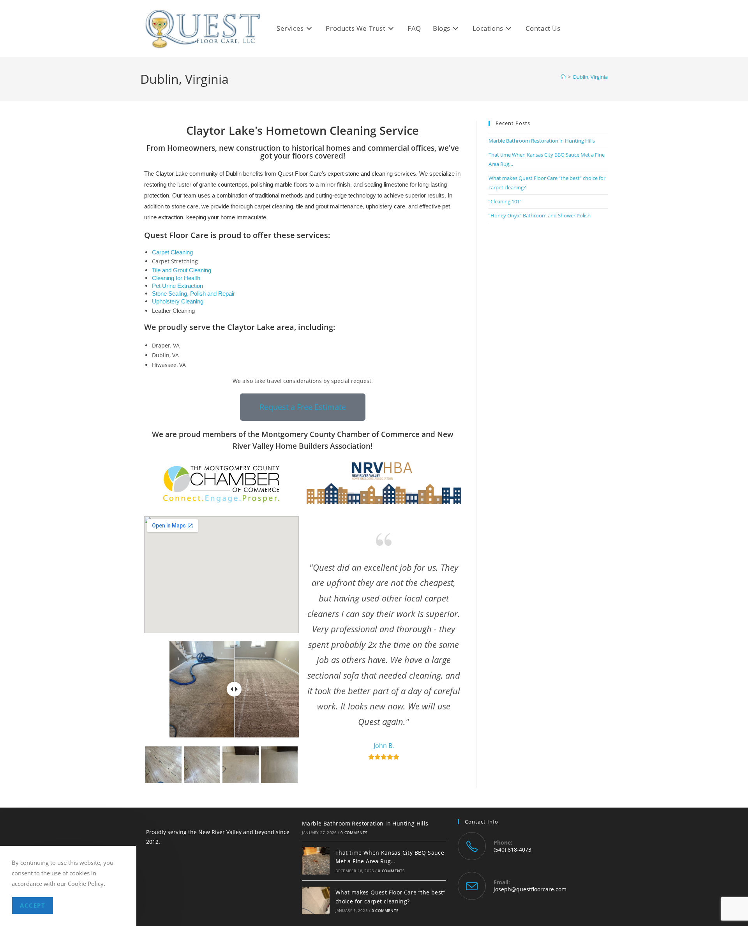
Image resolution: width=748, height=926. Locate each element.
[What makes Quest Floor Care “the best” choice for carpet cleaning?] (316, 900)
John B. (384, 745)
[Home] (563, 76)
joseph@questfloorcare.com (530, 889)
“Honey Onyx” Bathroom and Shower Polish (540, 215)
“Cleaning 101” (505, 201)
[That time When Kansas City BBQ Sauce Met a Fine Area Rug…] (316, 861)
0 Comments (353, 832)
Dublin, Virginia (590, 76)
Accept (32, 905)
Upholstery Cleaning (177, 301)
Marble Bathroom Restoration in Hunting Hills (542, 140)
